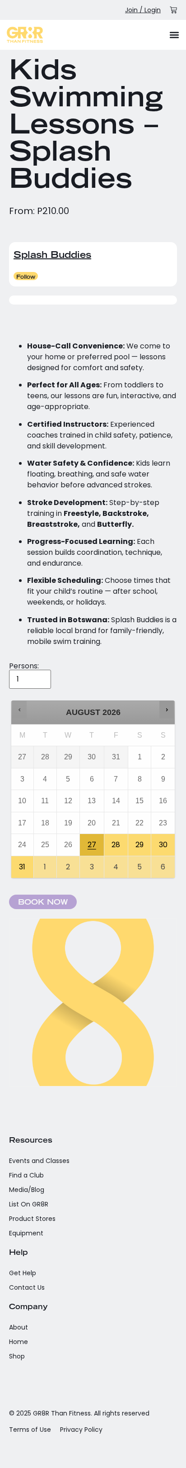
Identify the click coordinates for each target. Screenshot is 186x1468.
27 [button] (92, 842)
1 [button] (45, 864)
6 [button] (164, 864)
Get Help (22, 1272)
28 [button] (116, 842)
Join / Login (143, 9)
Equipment (26, 1233)
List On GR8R (28, 1204)
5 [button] (140, 864)
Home (18, 1341)
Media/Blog (26, 1189)
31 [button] (22, 864)
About (18, 1327)
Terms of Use (30, 1429)
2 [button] (68, 864)
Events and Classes (39, 1160)
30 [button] (164, 842)
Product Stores (32, 1218)
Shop (17, 1356)
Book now (43, 902)
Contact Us (27, 1287)
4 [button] (116, 864)
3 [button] (92, 864)
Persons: (24, 666)
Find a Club (26, 1175)
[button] (174, 34)
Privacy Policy (81, 1429)
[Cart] (173, 10)
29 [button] (140, 842)
